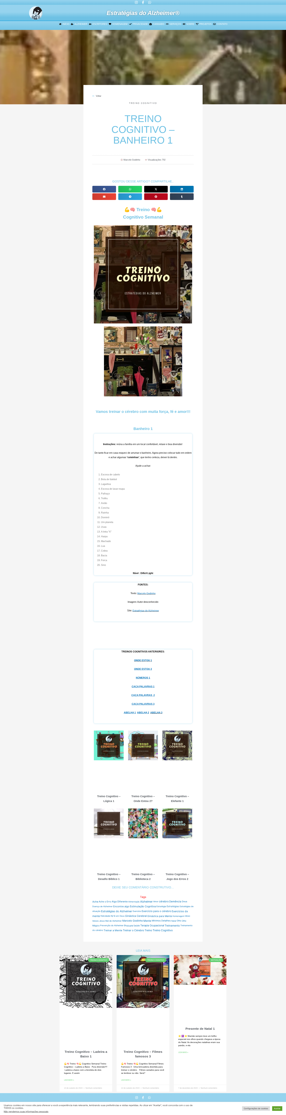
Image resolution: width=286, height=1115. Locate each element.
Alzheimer (146, 901)
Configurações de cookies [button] (256, 1108)
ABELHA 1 (130, 712)
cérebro (164, 901)
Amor (155, 901)
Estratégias (173, 906)
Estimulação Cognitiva (143, 906)
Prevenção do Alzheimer (111, 925)
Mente (147, 920)
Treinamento (172, 925)
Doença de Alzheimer (102, 906)
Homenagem (178, 916)
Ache (95, 901)
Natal (173, 921)
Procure (128, 925)
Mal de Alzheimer (113, 920)
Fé (112, 916)
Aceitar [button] (277, 1108)
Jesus (102, 920)
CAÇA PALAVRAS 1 (143, 686)
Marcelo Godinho (146, 593)
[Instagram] (136, 2)
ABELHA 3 (156, 712)
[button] (104, 189)
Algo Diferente (120, 901)
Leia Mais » (69, 1080)
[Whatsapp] (149, 2)
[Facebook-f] (143, 2)
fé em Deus (119, 916)
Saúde (136, 925)
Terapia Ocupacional (152, 925)
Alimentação (134, 901)
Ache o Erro (105, 901)
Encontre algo (121, 906)
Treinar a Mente (113, 930)
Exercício (137, 911)
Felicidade (105, 916)
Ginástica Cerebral (136, 915)
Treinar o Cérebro (133, 930)
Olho (179, 920)
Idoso (187, 916)
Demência (175, 901)
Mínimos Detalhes (161, 920)
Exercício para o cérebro (156, 911)
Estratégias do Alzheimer (146, 610)
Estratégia (161, 906)
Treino (148, 930)
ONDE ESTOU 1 (143, 660)
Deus (184, 901)
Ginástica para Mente (159, 916)
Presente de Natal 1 (200, 1028)
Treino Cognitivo (143, 103)
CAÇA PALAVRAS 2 (143, 695)
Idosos (95, 920)
